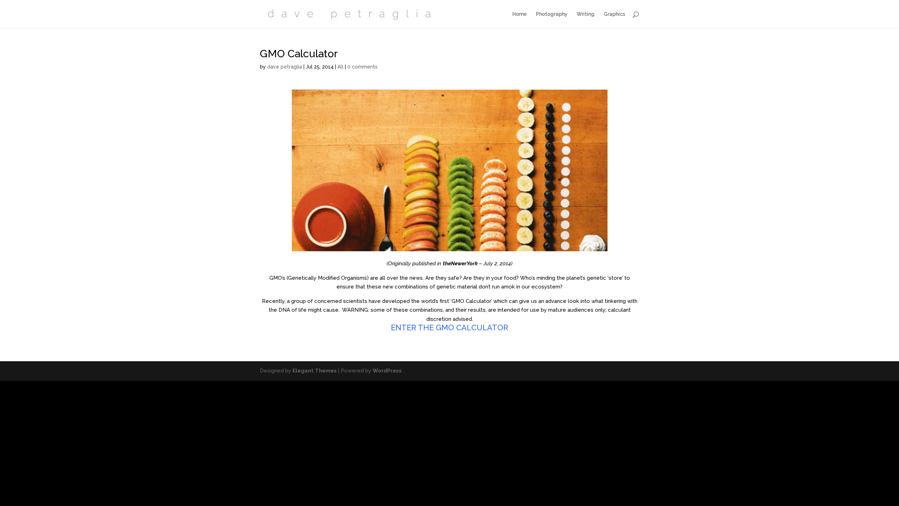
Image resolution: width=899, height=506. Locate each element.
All (340, 67)
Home (519, 14)
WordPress (387, 371)
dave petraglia (284, 67)
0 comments (362, 67)
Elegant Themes (315, 371)
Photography (551, 14)
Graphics (614, 14)
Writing (586, 14)
